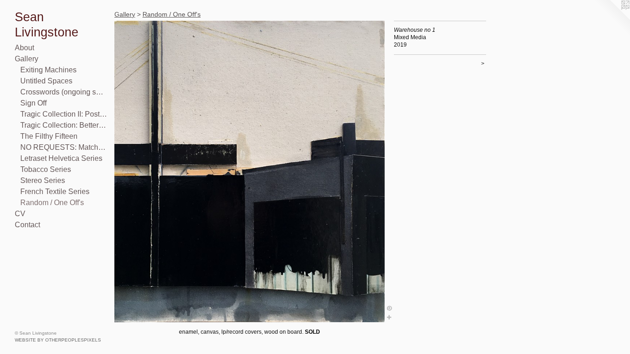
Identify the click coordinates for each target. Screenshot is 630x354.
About (24, 48)
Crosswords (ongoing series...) (63, 92)
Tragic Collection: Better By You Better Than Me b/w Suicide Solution (63, 125)
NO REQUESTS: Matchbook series (63, 147)
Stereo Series (42, 180)
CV (20, 214)
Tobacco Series (45, 169)
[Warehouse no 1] (249, 171)
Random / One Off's (52, 202)
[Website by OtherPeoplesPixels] (611, 18)
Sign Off (33, 103)
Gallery (26, 59)
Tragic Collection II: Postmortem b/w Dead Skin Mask (63, 114)
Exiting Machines (48, 70)
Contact (27, 225)
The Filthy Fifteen (48, 136)
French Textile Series (54, 191)
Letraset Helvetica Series (61, 158)
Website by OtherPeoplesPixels (58, 339)
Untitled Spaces (46, 81)
